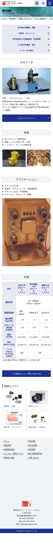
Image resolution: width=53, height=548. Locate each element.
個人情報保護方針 (35, 454)
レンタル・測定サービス (13, 454)
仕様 (28, 98)
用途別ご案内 (9, 458)
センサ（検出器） (40, 18)
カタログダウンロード (26, 118)
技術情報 (31, 441)
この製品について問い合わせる (26, 374)
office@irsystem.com (28, 524)
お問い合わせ (33, 458)
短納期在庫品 (9, 449)
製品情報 (12, 18)
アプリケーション (16, 98)
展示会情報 (32, 445)
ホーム (4, 18)
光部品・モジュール (25, 18)
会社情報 (31, 449)
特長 (4, 98)
